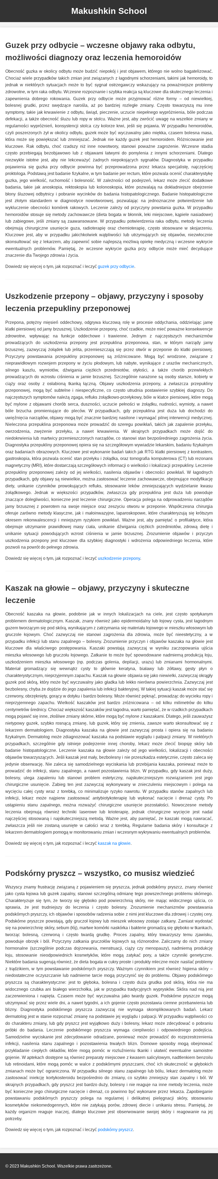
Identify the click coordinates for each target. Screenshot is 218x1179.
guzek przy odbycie (116, 266)
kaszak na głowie (114, 843)
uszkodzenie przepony (119, 558)
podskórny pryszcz (115, 1129)
